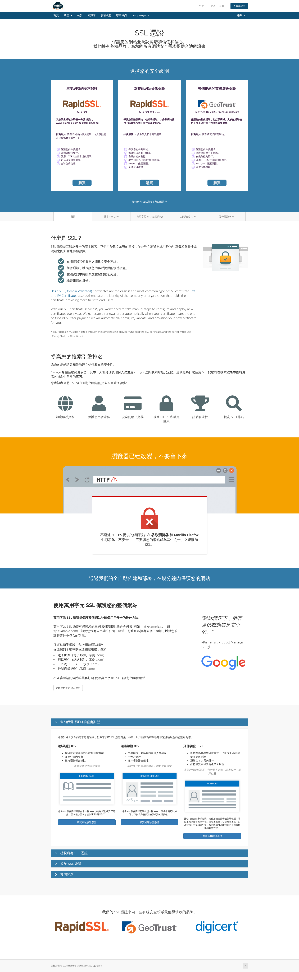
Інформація (139, 15)
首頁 (56, 15)
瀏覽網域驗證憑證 (86, 822)
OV (193, 291)
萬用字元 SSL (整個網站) (150, 216)
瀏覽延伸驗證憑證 (212, 836)
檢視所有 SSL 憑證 (142, 201)
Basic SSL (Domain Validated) (71, 291)
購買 (82, 182)
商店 (67, 15)
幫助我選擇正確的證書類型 (80, 722)
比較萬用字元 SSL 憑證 (68, 687)
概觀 (72, 216)
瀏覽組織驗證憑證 (149, 822)
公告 (80, 15)
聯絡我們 (121, 15)
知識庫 (92, 15)
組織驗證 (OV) (188, 216)
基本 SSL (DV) (111, 216)
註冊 (222, 5)
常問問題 (67, 874)
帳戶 (240, 15)
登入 (213, 5)
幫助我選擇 (161, 201)
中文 (202, 5)
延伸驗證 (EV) (226, 216)
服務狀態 (106, 15)
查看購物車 (239, 6)
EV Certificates (67, 295)
